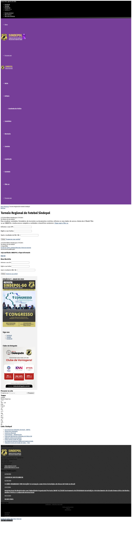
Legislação (8, 159)
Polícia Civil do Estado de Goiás (13, 439)
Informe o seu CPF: (7, 227)
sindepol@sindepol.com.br (11, 467)
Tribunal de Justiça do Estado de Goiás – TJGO (17, 443)
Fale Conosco (8, 14)
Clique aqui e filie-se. (61, 223)
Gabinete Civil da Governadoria (13, 438)
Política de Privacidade (67, 507)
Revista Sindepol (9, 13)
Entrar (3, 239)
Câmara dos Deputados (11, 431)
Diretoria (8, 134)
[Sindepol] (13, 41)
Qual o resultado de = (10, 235)
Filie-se (7, 184)
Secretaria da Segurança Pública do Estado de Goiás (19, 441)
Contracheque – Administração (13, 434)
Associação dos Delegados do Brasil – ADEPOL (17, 430)
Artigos (7, 96)
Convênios (8, 121)
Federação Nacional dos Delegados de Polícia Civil (18, 436)
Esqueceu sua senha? (13, 239)
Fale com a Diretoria (10, 16)
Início (6, 83)
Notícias (6, 206)
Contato (7, 146)
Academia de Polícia (15, 108)
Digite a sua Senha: (7, 231)
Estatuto (7, 171)
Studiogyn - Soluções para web (53, 504)
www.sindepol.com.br (10, 466)
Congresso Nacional (10, 433)
